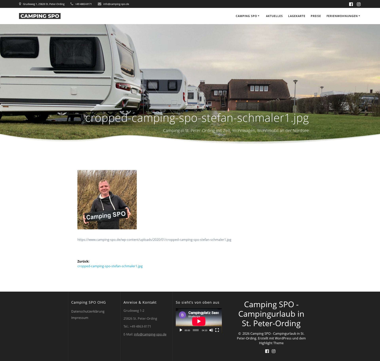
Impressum (79, 318)
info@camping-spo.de (150, 334)
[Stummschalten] (211, 330)
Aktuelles (274, 16)
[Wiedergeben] (181, 330)
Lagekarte (296, 16)
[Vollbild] (217, 330)
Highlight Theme (271, 343)
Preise (316, 16)
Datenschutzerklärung (87, 311)
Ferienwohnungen (342, 16)
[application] (199, 321)
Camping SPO (246, 16)
